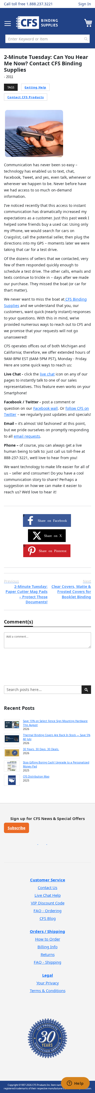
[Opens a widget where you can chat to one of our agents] (75, 1083)
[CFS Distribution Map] (12, 780)
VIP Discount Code (47, 903)
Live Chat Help (48, 895)
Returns (48, 954)
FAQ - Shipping (47, 962)
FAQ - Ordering (47, 910)
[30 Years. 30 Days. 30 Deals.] (12, 753)
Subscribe (16, 827)
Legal (47, 975)
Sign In (84, 3)
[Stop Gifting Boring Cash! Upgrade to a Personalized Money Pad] (12, 766)
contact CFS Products (25, 97)
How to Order (47, 939)
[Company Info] (47, 1031)
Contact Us (47, 887)
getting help (35, 87)
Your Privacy (47, 982)
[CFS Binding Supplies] (37, 22)
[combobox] (47, 39)
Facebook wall (45, 408)
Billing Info (47, 946)
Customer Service (47, 879)
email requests (27, 436)
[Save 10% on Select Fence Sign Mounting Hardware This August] (12, 724)
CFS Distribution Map (36, 776)
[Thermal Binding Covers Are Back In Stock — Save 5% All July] (12, 739)
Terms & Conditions (47, 990)
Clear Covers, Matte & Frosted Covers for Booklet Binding (71, 589)
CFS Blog (48, 918)
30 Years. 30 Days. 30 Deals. (41, 749)
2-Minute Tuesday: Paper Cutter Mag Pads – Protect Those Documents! (26, 591)
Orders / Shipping (47, 931)
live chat (47, 374)
